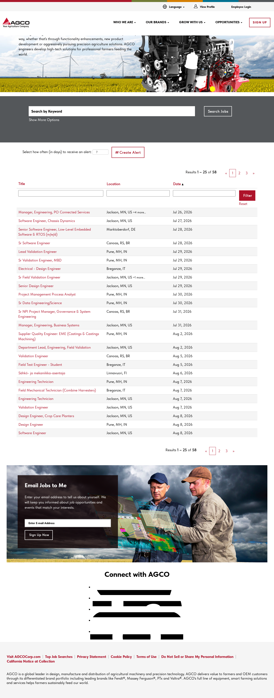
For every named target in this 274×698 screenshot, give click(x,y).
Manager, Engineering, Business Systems (48, 325)
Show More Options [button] (44, 120)
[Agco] (16, 22)
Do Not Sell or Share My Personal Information (197, 657)
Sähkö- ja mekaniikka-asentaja (41, 373)
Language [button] (176, 6)
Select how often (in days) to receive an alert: (56, 152)
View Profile (207, 6)
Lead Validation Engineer (37, 251)
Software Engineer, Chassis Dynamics (46, 221)
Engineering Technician (35, 381)
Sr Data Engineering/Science (40, 303)
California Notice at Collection (31, 661)
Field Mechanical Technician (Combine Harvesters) (57, 390)
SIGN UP (260, 22)
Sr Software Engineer (34, 243)
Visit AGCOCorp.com (24, 657)
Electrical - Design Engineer (39, 268)
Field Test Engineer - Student (40, 364)
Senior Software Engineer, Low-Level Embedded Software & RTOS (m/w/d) (54, 232)
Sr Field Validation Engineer (39, 277)
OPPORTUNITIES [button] (227, 22)
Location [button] (113, 184)
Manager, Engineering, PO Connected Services (54, 212)
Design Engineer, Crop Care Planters (46, 416)
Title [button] (21, 184)
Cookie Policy (121, 657)
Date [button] (177, 184)
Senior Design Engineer (36, 286)
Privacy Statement (91, 657)
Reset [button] (243, 204)
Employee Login (241, 6)
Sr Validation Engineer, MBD (40, 260)
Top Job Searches (58, 657)
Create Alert (129, 152)
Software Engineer (32, 433)
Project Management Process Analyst (47, 294)
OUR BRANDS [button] (156, 22)
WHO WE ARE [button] (123, 22)
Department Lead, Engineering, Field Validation (54, 347)
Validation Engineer (33, 356)
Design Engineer (30, 424)
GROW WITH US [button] (191, 22)
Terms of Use (146, 657)
